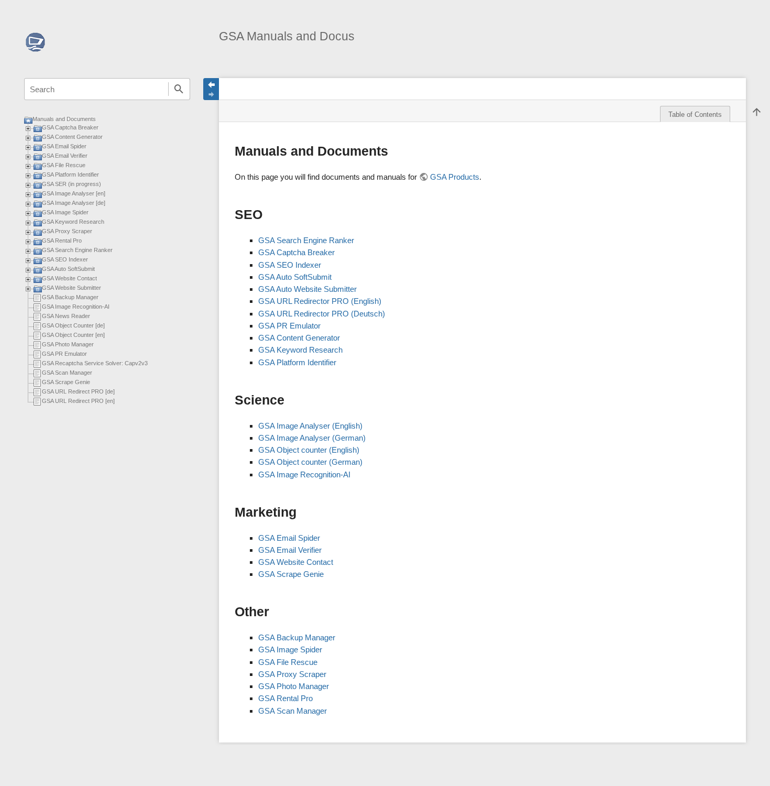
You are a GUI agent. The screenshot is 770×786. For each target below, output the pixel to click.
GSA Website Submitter (71, 288)
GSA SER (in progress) (71, 184)
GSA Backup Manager (70, 297)
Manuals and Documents (64, 119)
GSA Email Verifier (64, 155)
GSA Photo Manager (68, 344)
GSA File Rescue (63, 165)
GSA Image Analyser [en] (73, 193)
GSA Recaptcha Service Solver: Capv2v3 (95, 363)
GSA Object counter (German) (310, 461)
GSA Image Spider (65, 212)
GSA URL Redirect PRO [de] (78, 391)
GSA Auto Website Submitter (307, 289)
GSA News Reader (66, 316)
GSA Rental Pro (62, 240)
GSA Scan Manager (67, 372)
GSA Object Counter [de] (73, 325)
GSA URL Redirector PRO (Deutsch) (321, 313)
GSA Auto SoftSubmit (68, 269)
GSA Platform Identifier (70, 174)
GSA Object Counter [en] (73, 335)
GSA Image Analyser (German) (312, 437)
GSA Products (454, 176)
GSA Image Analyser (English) (310, 425)
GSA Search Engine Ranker (77, 250)
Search (179, 89)
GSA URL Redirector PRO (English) (319, 301)
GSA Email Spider (64, 146)
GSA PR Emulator (64, 354)
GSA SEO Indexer (65, 259)
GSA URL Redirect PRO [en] (78, 401)
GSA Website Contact (69, 278)
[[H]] (35, 40)
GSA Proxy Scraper (67, 231)
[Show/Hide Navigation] (211, 89)
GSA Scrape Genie (66, 382)
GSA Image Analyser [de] (73, 203)
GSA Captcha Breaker (70, 127)
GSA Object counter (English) (308, 449)
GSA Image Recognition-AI (75, 306)
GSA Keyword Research (73, 222)
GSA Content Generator (72, 137)
